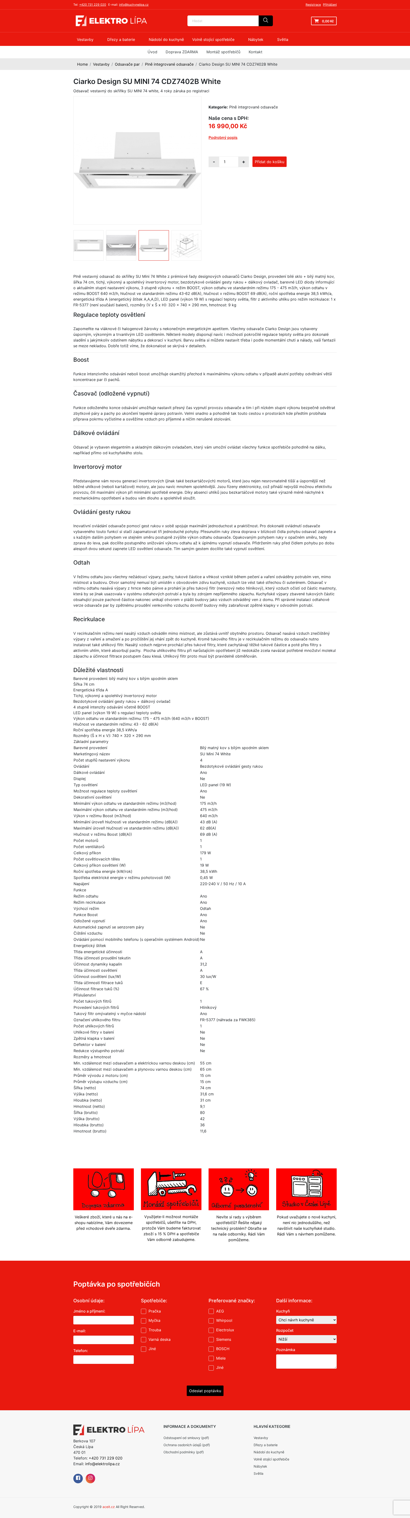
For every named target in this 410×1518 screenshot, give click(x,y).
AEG (220, 1311)
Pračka (155, 1311)
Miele (221, 1358)
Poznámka (285, 1349)
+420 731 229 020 (92, 4)
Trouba (155, 1330)
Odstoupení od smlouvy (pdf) (186, 1438)
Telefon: (80, 1350)
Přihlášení (330, 4)
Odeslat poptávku (205, 1390)
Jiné (152, 1348)
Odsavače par (127, 64)
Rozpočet (285, 1330)
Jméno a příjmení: (89, 1311)
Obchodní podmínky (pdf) (183, 1452)
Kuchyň (283, 1311)
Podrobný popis (223, 137)
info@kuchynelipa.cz (134, 4)
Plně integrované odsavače (169, 64)
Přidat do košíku (269, 161)
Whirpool (224, 1320)
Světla (258, 1473)
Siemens (223, 1339)
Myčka (154, 1320)
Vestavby (101, 64)
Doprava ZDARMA (182, 51)
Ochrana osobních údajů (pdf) (186, 1445)
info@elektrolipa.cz (102, 1463)
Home (82, 64)
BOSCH (222, 1348)
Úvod (152, 51)
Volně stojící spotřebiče (271, 1459)
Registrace (313, 4)
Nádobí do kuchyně (269, 1452)
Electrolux (225, 1330)
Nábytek (260, 1466)
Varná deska (160, 1339)
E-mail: (79, 1330)
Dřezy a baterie (266, 1445)
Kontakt (255, 51)
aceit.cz (108, 1507)
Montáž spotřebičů (223, 51)
